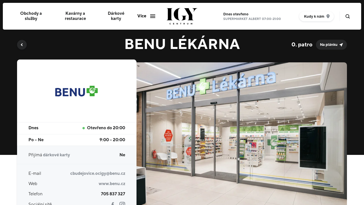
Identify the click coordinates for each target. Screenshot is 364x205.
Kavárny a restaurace (75, 16)
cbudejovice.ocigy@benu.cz (97, 173)
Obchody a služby (31, 16)
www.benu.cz (112, 183)
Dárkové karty (116, 16)
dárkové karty (56, 155)
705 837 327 (113, 194)
